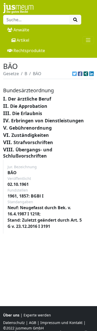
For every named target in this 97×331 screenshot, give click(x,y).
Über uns (11, 315)
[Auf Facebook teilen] (80, 74)
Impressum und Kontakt (61, 322)
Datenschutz (14, 322)
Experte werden (37, 315)
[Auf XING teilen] (86, 74)
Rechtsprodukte (29, 50)
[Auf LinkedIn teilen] (91, 74)
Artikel (23, 40)
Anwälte (21, 30)
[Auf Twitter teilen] (74, 74)
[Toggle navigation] (88, 40)
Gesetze (11, 73)
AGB (32, 322)
